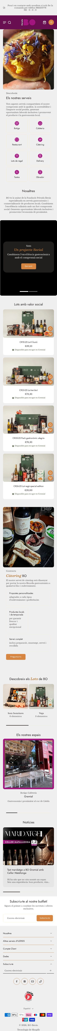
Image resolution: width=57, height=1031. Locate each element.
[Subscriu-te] (50, 971)
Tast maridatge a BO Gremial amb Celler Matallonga (25, 871)
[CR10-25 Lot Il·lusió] (28, 323)
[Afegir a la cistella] (50, 334)
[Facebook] (16, 981)
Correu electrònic (16, 918)
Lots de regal (17, 160)
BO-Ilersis (33, 1025)
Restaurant (17, 144)
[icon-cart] (44, 22)
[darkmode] (51, 22)
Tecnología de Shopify (28, 1030)
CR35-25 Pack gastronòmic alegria (28, 438)
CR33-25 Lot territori (28, 390)
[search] (9, 22)
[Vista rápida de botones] (50, 328)
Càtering (40, 144)
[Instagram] (24, 981)
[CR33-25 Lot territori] (28, 371)
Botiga (17, 128)
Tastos (17, 177)
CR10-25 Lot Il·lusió (28, 342)
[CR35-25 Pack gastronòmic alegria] (28, 420)
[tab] (24, 292)
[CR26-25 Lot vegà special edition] (28, 468)
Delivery (40, 160)
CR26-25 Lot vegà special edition (29, 486)
